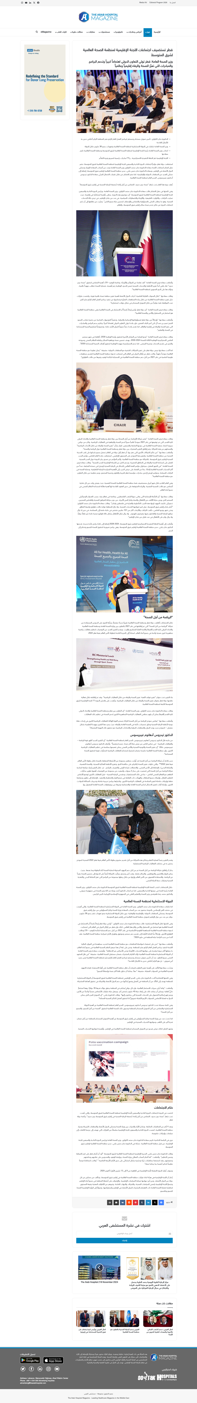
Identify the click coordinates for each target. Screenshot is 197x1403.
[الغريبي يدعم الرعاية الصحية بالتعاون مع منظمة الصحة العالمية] (124, 1318)
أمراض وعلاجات (135, 32)
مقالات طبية (77, 32)
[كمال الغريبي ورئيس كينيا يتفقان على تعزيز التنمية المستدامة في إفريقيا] (91, 1318)
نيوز (148, 32)
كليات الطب (62, 32)
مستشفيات (105, 32)
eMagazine (46, 32)
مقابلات (91, 32)
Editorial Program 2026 (158, 3)
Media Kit (143, 3)
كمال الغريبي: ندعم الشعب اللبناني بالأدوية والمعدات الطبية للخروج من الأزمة (159, 1332)
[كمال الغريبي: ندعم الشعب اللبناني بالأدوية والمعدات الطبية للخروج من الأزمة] (158, 1318)
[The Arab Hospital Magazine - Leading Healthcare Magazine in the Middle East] (98, 17)
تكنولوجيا (119, 32)
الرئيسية (157, 32)
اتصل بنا (173, 3)
